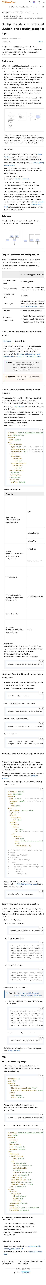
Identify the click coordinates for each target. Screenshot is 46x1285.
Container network (9, 16)
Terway (19, 16)
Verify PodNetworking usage (27, 884)
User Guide (32, 14)
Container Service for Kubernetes (20, 12)
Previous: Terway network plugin (7, 1262)
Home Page (5, 12)
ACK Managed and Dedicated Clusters (15, 14)
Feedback (26, 1272)
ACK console (19, 406)
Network (39, 14)
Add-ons (26, 179)
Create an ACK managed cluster (29, 356)
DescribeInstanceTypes (28, 306)
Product (40, 42)
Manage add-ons (14, 1050)
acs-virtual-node (38, 202)
